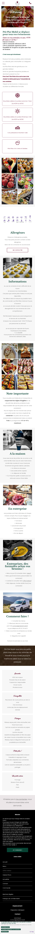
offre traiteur (27, 581)
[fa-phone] (30, 4)
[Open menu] (3, 3)
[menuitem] (17, 862)
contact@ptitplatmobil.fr (20, 626)
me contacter (21, 799)
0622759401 (17, 918)
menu (28, 573)
